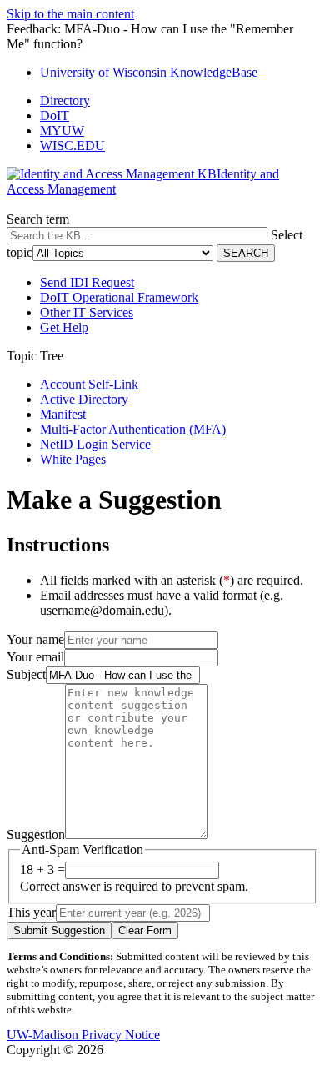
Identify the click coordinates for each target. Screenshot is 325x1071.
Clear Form (145, 930)
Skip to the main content (70, 14)
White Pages (73, 459)
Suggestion (36, 834)
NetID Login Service (95, 444)
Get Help (64, 327)
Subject (26, 674)
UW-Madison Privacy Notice (83, 1035)
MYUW (62, 130)
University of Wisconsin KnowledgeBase (149, 72)
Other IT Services (86, 312)
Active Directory (84, 399)
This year (31, 912)
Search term (38, 219)
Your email (35, 657)
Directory (65, 100)
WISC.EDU (72, 145)
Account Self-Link (89, 384)
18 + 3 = (42, 869)
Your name (35, 639)
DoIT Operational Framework (119, 297)
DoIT (54, 115)
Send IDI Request (87, 282)
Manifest (63, 414)
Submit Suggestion (59, 930)
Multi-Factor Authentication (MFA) (133, 429)
